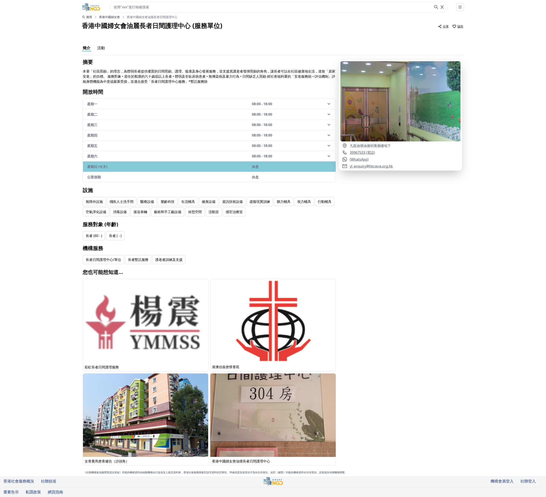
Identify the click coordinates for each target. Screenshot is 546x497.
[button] (400, 101)
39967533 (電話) (362, 152)
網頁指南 (55, 491)
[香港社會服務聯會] (91, 7)
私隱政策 (33, 491)
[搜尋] (436, 7)
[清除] (442, 7)
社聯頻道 (48, 481)
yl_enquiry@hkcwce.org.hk (371, 166)
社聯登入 (528, 481)
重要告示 (11, 491)
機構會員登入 (502, 481)
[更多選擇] (460, 7)
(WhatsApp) (359, 159)
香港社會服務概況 (18, 481)
